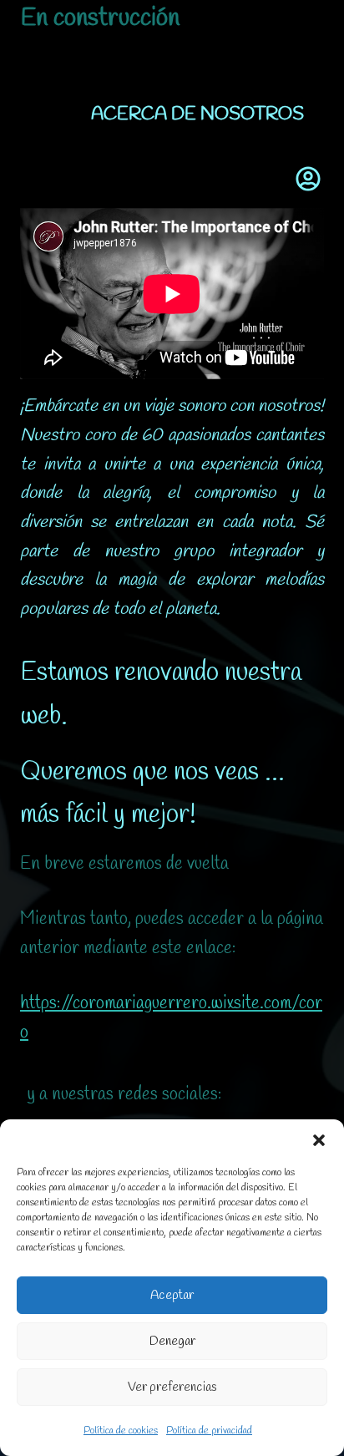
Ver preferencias (172, 1387)
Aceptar (172, 1295)
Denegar (172, 1341)
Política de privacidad (209, 1431)
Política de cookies (120, 1431)
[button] (319, 1140)
